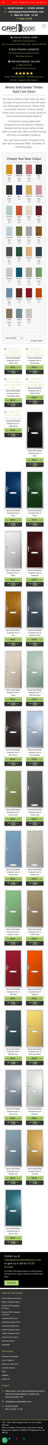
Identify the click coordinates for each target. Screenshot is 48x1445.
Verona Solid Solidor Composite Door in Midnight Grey (13, 1051)
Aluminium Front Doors (10, 1337)
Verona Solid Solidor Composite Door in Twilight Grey (13, 1171)
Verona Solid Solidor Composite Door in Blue (13, 513)
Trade (4, 1371)
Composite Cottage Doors (11, 1322)
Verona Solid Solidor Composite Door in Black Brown (13, 752)
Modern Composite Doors (11, 1302)
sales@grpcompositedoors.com (22, 1259)
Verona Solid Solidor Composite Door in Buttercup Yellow (35, 1051)
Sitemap (40, 1428)
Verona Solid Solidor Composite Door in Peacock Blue (13, 1231)
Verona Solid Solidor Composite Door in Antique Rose (35, 360)
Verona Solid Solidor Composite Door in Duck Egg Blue (35, 752)
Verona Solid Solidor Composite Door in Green (35, 513)
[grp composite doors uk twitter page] (9, 1438)
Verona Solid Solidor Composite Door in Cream (13, 692)
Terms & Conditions (9, 1428)
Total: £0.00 (25, 18)
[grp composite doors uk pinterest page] (17, 1438)
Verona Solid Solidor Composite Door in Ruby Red (13, 991)
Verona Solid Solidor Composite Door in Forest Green (13, 812)
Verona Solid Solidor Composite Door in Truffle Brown (35, 931)
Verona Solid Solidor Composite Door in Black (35, 453)
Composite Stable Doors (10, 1326)
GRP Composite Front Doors (12, 1298)
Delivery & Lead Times (10, 1364)
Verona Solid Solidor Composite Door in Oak (13, 632)
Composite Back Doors (10, 1318)
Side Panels (6, 1345)
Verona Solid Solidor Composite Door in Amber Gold (13, 360)
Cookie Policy (31, 1428)
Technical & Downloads (10, 1356)
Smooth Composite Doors (11, 1330)
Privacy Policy (21, 1428)
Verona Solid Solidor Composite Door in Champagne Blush (13, 393)
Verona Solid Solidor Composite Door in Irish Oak (35, 1171)
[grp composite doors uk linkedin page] (24, 1438)
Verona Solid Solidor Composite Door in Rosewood (35, 572)
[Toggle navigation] (43, 26)
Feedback (5, 1375)
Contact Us (11, 1283)
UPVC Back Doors (8, 1341)
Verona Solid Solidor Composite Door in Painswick (35, 1111)
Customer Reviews (8, 1368)
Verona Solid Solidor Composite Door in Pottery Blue (13, 872)
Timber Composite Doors (10, 1333)
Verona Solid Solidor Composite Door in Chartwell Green (35, 692)
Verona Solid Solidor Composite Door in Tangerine (35, 991)
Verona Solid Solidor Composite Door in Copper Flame (35, 390)
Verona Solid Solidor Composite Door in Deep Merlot (13, 423)
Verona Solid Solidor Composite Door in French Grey (13, 1111)
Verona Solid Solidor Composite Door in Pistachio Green (13, 931)
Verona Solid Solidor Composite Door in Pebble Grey (35, 872)
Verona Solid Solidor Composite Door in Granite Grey (35, 812)
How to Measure (8, 1360)
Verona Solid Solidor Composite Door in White (13, 572)
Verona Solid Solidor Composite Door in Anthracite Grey (35, 632)
